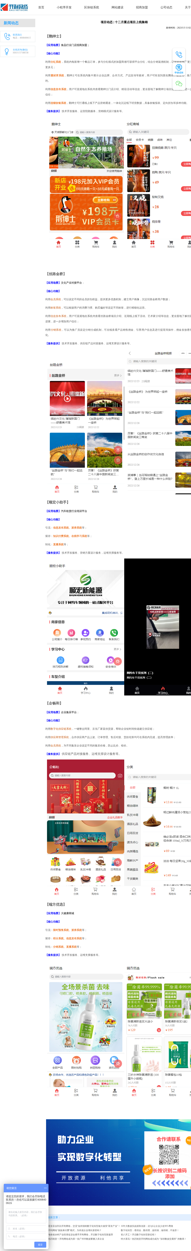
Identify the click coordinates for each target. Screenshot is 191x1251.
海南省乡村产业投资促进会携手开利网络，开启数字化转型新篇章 (80, 1234)
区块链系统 (91, 7)
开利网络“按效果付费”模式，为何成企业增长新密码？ (74, 1230)
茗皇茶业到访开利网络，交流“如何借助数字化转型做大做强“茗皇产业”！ (84, 1226)
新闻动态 (11, 23)
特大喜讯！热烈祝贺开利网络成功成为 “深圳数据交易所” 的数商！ (154, 1239)
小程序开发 (64, 7)
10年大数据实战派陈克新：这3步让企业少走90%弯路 (147, 1226)
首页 (41, 7)
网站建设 (117, 7)
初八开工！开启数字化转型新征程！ (139, 1234)
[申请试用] (178, 69)
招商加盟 (142, 7)
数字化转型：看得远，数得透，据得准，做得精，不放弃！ (150, 1230)
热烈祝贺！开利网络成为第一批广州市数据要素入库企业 (76, 1239)
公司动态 (166, 7)
